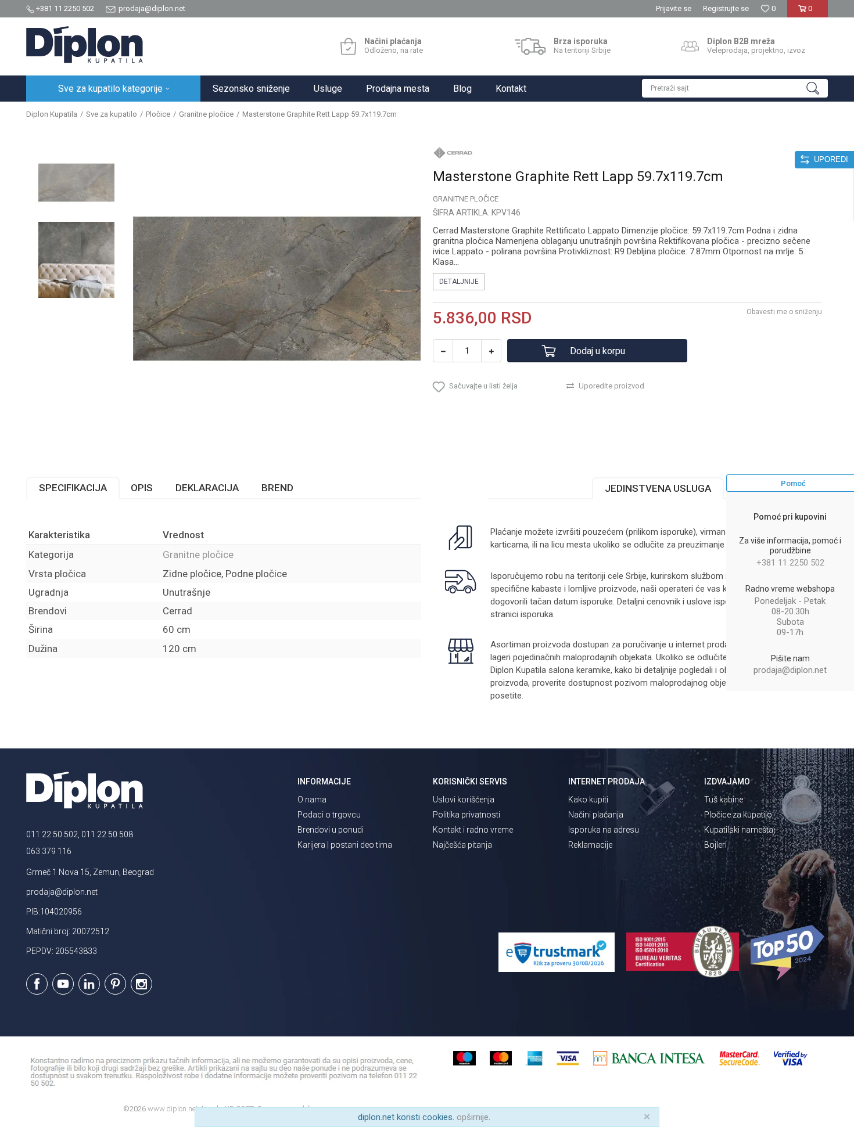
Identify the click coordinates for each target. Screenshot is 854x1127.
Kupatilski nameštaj (739, 829)
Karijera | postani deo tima (344, 844)
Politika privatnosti (466, 814)
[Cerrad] (453, 152)
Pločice (158, 114)
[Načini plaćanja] (348, 46)
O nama (311, 799)
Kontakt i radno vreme (473, 829)
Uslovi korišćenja (463, 799)
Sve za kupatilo (111, 114)
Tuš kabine (723, 799)
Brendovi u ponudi (330, 829)
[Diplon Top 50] (789, 953)
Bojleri (715, 844)
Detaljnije (459, 282)
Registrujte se (726, 8)
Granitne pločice (206, 114)
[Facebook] (37, 984)
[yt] (63, 984)
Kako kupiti (588, 799)
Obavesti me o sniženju (784, 312)
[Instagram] (141, 984)
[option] (76, 182)
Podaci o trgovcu (329, 814)
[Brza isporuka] (530, 46)
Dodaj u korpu (597, 351)
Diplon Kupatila (51, 114)
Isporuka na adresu (603, 829)
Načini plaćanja (595, 814)
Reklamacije (590, 844)
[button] (735, 88)
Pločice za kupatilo (738, 814)
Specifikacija (73, 488)
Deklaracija (207, 488)
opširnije (473, 1117)
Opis (142, 488)
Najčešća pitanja (462, 844)
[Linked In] (89, 984)
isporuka (537, 614)
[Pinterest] (115, 984)
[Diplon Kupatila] (84, 44)
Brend (277, 488)
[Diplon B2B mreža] (690, 46)
